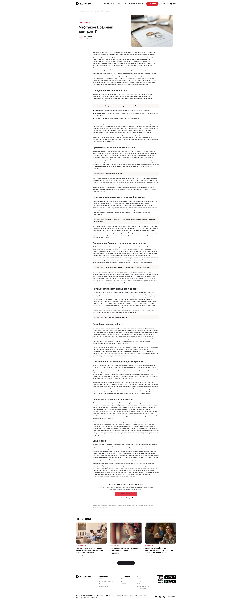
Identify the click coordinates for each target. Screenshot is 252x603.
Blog (112, 4)
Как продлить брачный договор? (116, 317)
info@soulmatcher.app (84, 596)
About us (123, 579)
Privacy (139, 579)
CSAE (138, 584)
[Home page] (83, 3)
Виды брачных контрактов (114, 174)
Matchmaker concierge (106, 581)
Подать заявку (126, 494)
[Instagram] (160, 597)
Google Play (130, 498)
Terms (139, 581)
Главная (81, 11)
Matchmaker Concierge (136, 4)
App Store (121, 498)
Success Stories (103, 586)
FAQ (121, 581)
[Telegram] (164, 597)
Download (152, 4)
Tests (118, 4)
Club (124, 4)
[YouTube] (156, 597)
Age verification (142, 589)
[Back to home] (83, 576)
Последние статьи (126, 563)
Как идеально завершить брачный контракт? (120, 106)
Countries (123, 584)
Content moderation (143, 586)
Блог (87, 11)
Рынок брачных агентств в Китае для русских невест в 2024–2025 (127, 267)
